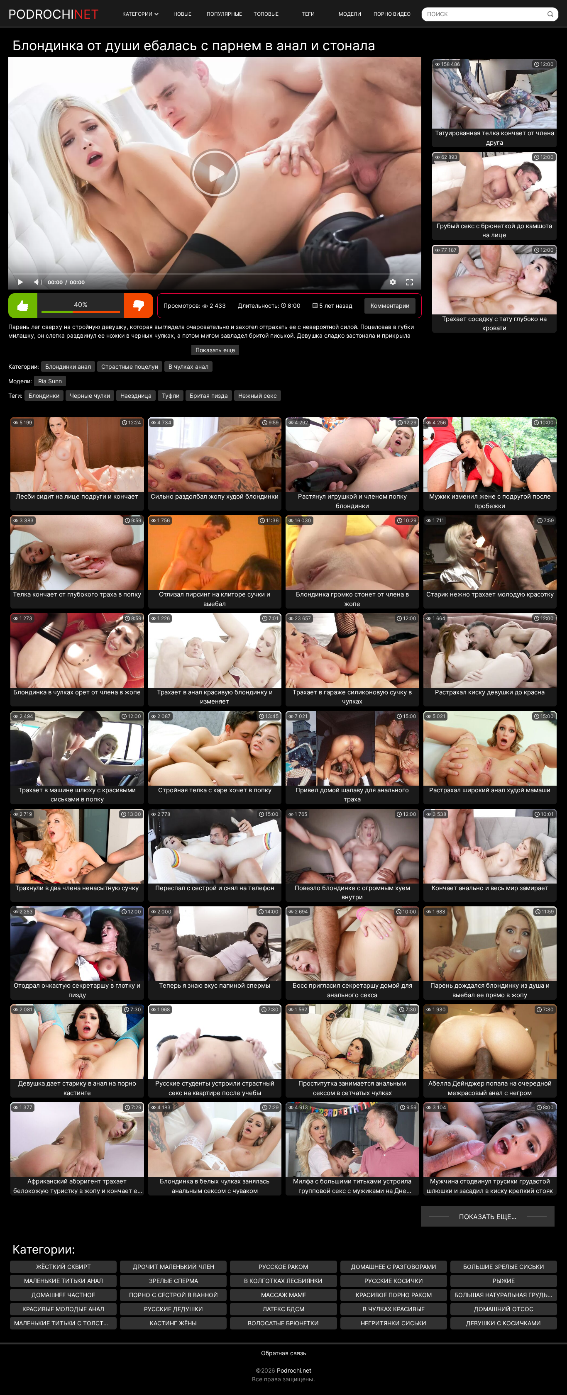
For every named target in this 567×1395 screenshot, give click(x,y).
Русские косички (393, 1280)
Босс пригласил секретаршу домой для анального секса (352, 990)
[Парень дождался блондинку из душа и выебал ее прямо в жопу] (490, 943)
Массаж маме (283, 1294)
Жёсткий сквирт (63, 1266)
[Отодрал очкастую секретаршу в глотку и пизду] (77, 943)
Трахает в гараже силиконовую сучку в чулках (352, 697)
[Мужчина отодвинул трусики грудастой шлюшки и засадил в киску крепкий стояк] (490, 1139)
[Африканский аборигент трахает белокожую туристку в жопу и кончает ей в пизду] (77, 1139)
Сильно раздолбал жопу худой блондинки (215, 496)
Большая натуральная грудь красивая (506, 1294)
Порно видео (392, 14)
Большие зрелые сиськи (503, 1266)
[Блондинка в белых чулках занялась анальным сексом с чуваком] (215, 1139)
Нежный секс (257, 395)
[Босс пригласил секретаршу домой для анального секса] (352, 943)
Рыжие (504, 1280)
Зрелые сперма (173, 1280)
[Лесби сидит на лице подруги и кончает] (77, 454)
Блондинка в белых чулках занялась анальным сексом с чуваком (214, 1186)
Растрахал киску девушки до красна (490, 692)
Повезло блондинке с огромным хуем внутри (352, 892)
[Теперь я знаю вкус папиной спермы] (215, 943)
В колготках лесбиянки (283, 1280)
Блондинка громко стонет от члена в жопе (352, 599)
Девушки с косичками (503, 1323)
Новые (182, 14)
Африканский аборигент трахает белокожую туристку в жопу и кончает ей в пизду (77, 1186)
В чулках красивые (394, 1308)
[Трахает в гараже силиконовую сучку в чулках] (352, 650)
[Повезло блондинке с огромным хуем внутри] (352, 846)
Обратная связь (283, 1352)
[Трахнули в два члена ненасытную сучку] (77, 846)
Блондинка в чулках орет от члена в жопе (77, 692)
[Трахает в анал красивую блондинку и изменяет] (215, 650)
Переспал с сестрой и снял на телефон (214, 888)
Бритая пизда (209, 395)
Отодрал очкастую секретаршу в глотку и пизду (77, 990)
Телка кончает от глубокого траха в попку (77, 594)
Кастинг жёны (173, 1323)
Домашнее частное (63, 1294)
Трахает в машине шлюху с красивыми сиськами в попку (77, 794)
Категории (137, 14)
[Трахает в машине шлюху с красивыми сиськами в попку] (77, 748)
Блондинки (44, 395)
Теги (308, 14)
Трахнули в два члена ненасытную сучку (77, 888)
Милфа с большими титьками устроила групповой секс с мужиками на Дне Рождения (352, 1186)
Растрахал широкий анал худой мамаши (489, 790)
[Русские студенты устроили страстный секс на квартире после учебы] (215, 1041)
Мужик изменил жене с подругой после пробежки (490, 501)
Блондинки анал (68, 366)
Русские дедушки (173, 1308)
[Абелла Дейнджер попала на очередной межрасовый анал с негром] (490, 1041)
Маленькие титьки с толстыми (65, 1323)
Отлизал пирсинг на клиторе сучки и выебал (214, 599)
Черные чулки (90, 395)
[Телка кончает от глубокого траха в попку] (77, 552)
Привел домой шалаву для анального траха (352, 794)
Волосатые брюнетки (283, 1323)
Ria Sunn (50, 381)
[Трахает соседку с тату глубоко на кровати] (494, 279)
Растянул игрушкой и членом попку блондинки (352, 501)
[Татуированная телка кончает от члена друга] (494, 94)
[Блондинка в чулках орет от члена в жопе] (77, 650)
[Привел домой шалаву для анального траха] (352, 748)
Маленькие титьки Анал (63, 1280)
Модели (350, 14)
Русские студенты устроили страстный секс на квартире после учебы (214, 1088)
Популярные (224, 14)
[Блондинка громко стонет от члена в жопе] (352, 552)
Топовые (266, 14)
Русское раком (283, 1266)
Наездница (136, 395)
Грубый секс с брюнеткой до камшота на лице (494, 230)
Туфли (170, 395)
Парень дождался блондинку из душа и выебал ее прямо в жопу (490, 990)
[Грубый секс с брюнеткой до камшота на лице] (494, 187)
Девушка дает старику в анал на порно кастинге (77, 1088)
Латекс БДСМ (283, 1308)
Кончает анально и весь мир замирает (490, 888)
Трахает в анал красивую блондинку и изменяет (215, 697)
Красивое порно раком (394, 1294)
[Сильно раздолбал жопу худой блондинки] (215, 454)
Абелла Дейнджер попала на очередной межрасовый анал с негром (490, 1088)
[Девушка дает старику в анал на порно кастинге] (77, 1041)
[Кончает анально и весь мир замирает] (490, 846)
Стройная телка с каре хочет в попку (214, 790)
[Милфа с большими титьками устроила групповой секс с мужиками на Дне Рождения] (352, 1139)
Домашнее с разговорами (393, 1266)
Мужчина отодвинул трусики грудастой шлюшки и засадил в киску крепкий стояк (490, 1186)
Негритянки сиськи (393, 1323)
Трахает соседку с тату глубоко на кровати (494, 323)
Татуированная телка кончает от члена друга (494, 137)
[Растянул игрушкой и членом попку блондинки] (352, 454)
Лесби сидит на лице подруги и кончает (77, 496)
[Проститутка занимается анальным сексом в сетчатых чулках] (352, 1041)
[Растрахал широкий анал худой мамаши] (490, 748)
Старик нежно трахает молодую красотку (490, 594)
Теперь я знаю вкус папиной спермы (214, 985)
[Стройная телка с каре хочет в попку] (215, 748)
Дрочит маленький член (173, 1266)
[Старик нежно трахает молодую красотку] (490, 552)
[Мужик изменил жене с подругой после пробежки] (490, 454)
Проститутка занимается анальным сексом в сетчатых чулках (352, 1088)
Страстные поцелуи (129, 366)
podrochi (53, 14)
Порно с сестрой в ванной (173, 1294)
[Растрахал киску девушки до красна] (490, 650)
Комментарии (390, 305)
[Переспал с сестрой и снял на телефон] (215, 846)
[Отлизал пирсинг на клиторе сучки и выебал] (215, 552)
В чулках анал (188, 366)
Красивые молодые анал (63, 1308)
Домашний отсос (503, 1308)
